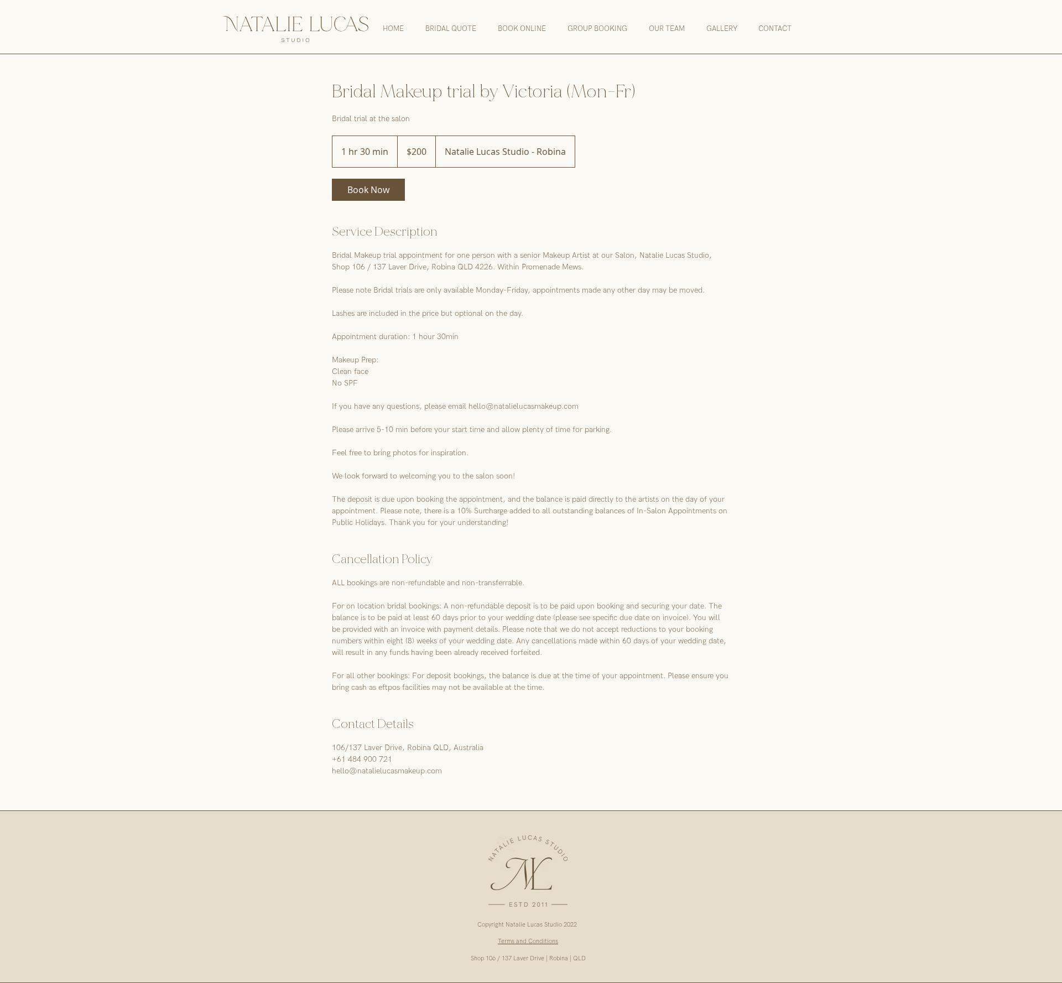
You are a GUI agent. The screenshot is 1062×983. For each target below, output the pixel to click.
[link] (368, 190)
